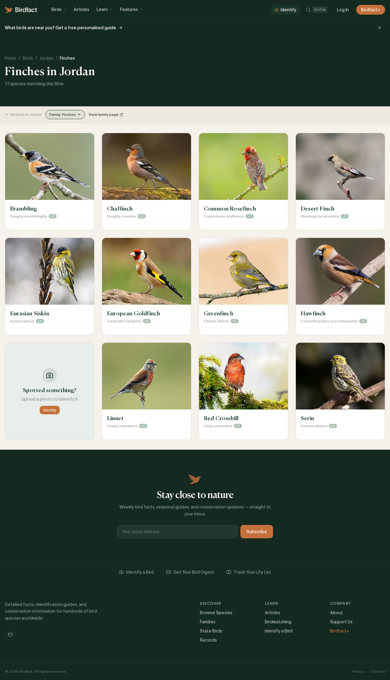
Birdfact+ (370, 9)
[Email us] (10, 634)
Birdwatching (278, 621)
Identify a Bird (140, 572)
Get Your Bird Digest (193, 572)
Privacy (358, 671)
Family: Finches (62, 114)
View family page (104, 114)
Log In (343, 9)
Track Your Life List (252, 572)
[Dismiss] (379, 27)
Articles (81, 9)
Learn (102, 9)
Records (208, 640)
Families (207, 621)
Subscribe (256, 531)
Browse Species (216, 612)
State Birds (211, 631)
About (336, 612)
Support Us (341, 621)
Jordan (46, 58)
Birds (56, 9)
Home (10, 58)
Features (129, 9)
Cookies (377, 671)
